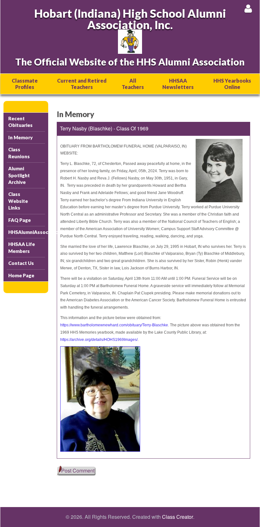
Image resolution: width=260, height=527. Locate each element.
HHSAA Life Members (21, 247)
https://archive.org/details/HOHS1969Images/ (99, 339)
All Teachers (133, 84)
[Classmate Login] (248, 8)
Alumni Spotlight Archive (19, 175)
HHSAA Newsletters (178, 84)
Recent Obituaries (20, 122)
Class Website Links (18, 200)
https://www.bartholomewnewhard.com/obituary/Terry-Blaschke (114, 325)
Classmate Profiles (25, 84)
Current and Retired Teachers (82, 84)
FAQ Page (19, 220)
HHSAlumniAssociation (26, 232)
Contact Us (21, 263)
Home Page (21, 275)
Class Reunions (19, 153)
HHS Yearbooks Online (232, 84)
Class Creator (177, 516)
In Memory (20, 137)
